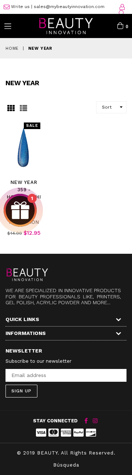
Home (12, 48)
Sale (32, 125)
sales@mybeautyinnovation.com (69, 6)
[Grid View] (11, 107)
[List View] (23, 107)
